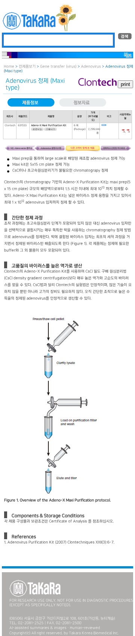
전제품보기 (27, 67)
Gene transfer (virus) (58, 67)
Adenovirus (91, 67)
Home (9, 67)
